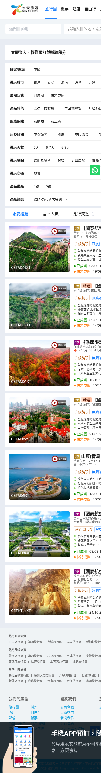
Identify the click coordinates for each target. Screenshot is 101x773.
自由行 (90, 9)
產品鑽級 (17, 186)
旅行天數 (81, 214)
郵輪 (12, 718)
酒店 (76, 9)
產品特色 (17, 108)
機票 (65, 9)
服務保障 (17, 121)
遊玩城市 (17, 82)
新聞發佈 (67, 718)
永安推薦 (20, 214)
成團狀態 (17, 95)
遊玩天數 (17, 147)
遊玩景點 (17, 160)
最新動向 (67, 712)
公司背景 (67, 707)
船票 (34, 718)
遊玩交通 (17, 173)
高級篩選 (17, 199)
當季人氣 (51, 214)
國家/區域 (17, 69)
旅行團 (51, 9)
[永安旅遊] (24, 9)
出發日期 (17, 134)
